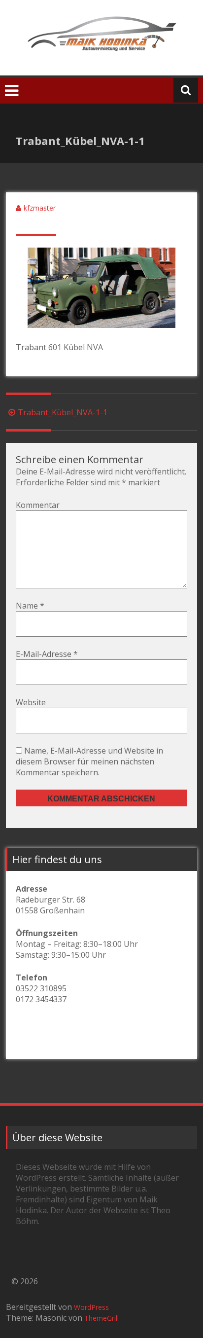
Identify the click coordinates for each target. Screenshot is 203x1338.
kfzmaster (40, 208)
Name (30, 605)
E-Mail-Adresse (47, 654)
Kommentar (38, 505)
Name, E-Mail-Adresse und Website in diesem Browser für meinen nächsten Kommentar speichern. (89, 761)
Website (31, 702)
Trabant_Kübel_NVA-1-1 (62, 412)
